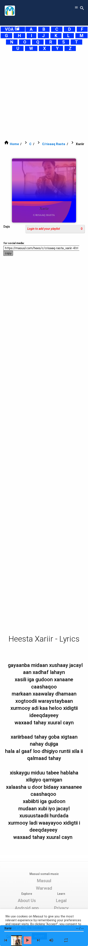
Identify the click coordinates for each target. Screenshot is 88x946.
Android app (27, 908)
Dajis (6, 226)
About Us (27, 900)
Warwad (44, 888)
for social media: (13, 243)
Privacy (61, 908)
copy (8, 253)
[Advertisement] (44, 96)
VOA (12, 29)
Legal (61, 900)
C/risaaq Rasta (53, 144)
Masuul (44, 880)
